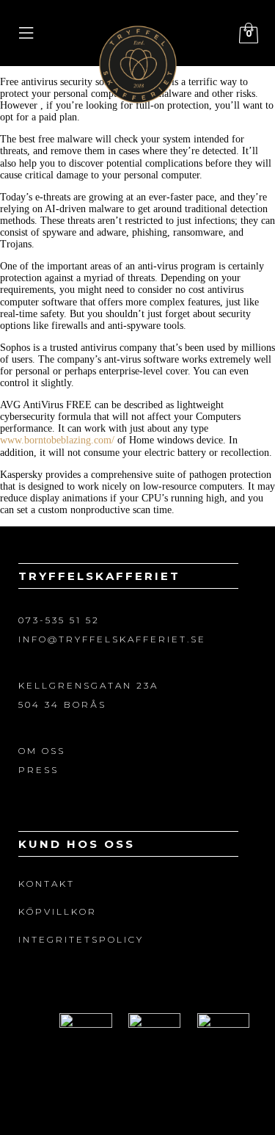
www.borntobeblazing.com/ (57, 440)
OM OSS (41, 750)
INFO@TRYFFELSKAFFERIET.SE (112, 639)
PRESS (38, 769)
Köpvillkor (57, 911)
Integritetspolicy (81, 939)
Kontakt (46, 883)
